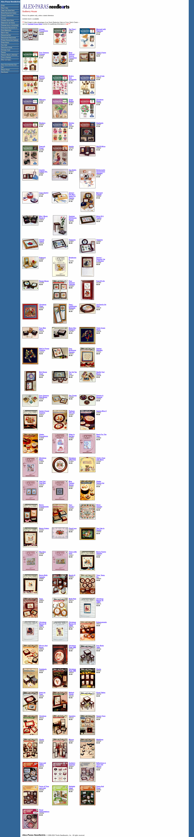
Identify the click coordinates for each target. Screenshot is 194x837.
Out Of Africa (100, 146)
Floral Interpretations (44, 810)
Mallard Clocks (71, 693)
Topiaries (99, 240)
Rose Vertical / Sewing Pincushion (73, 55)
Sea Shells (72, 170)
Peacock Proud (42, 147)
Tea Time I (72, 29)
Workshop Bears (42, 459)
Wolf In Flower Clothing (44, 349)
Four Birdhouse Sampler (72, 350)
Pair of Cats (100, 76)
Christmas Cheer (42, 305)
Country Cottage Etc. (43, 170)
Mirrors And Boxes (43, 646)
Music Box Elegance (72, 329)
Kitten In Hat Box (72, 435)
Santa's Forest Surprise (44, 412)
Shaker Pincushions (43, 435)
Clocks (98, 669)
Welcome (42, 99)
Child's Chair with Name (100, 459)
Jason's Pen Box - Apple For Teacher (72, 195)
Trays (41, 599)
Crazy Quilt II (43, 193)
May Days (42, 552)
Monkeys (42, 123)
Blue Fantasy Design (71, 483)
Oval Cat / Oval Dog (42, 482)
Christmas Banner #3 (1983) (72, 624)
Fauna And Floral (100, 787)
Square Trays (100, 716)
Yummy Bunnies (42, 77)
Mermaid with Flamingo (101, 30)
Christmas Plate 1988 (72, 670)
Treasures (72, 240)
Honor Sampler (99, 505)
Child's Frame (101, 52)
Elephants (99, 123)
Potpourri (42, 257)
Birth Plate (72, 599)
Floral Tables (100, 692)
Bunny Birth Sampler (43, 576)
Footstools (43, 669)
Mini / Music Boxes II (43, 217)
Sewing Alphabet (99, 349)
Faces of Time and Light (44, 787)
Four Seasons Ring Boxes (44, 396)
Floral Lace (73, 528)
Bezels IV (72, 575)
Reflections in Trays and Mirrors (101, 764)
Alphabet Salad (72, 787)
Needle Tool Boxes (100, 373)
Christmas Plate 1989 (72, 646)
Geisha (71, 146)
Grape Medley (71, 100)
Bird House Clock (43, 373)
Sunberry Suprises (72, 763)
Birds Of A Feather (100, 217)
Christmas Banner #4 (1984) (42, 624)
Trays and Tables (42, 763)
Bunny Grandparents (44, 505)
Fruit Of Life (100, 281)
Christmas (42, 716)
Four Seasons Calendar (72, 282)
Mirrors (71, 739)
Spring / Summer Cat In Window (100, 259)
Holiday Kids (71, 124)
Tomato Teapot (41, 240)
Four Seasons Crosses (44, 53)
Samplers (72, 716)
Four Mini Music (42, 329)
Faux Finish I (71, 505)
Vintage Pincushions (43, 30)
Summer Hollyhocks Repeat (73, 218)
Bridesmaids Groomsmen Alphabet (100, 171)
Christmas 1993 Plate (72, 459)
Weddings (99, 739)
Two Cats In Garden (100, 529)
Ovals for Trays (42, 693)
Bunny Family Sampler (101, 552)
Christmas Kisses (99, 100)
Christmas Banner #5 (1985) (99, 600)
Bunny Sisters (44, 528)
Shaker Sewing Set (100, 482)
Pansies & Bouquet (99, 396)
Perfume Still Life (72, 412)
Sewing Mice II (101, 411)
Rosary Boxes (44, 281)
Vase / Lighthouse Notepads (73, 306)
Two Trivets (73, 395)
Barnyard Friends (99, 193)
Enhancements (101, 622)
